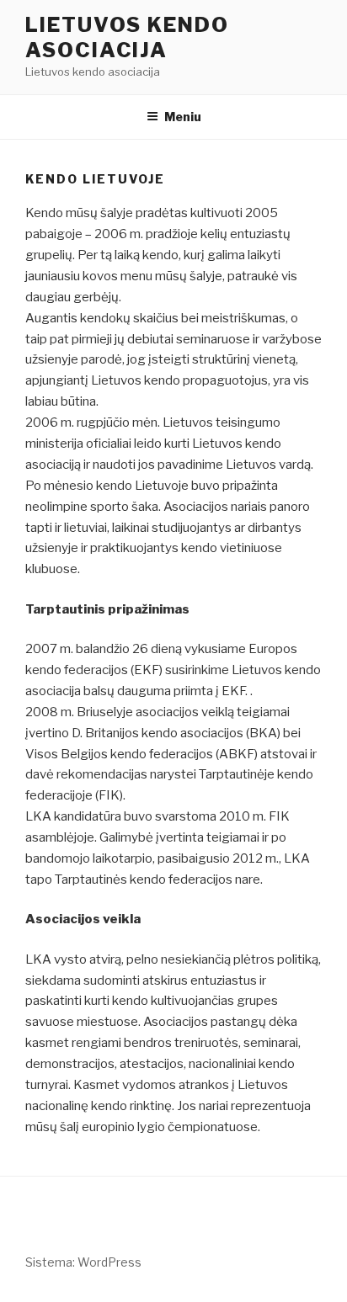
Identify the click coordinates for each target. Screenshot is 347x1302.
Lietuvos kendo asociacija (127, 37)
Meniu (182, 116)
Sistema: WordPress (83, 1262)
